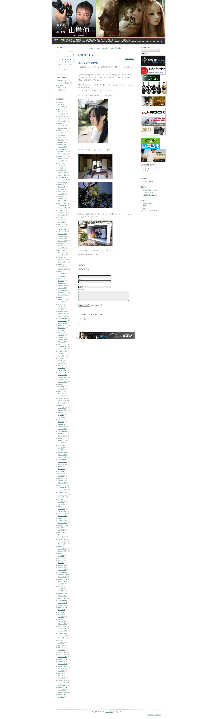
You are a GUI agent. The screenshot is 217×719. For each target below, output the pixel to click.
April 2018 (61, 337)
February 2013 (62, 483)
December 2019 (62, 290)
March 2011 (61, 537)
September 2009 (62, 579)
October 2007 (62, 633)
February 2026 (62, 116)
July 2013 (61, 471)
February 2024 (62, 172)
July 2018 (61, 330)
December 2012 (62, 487)
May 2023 (61, 194)
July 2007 (61, 640)
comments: (81, 289)
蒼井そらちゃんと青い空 (150, 168)
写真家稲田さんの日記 (150, 190)
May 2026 (61, 109)
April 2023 (61, 196)
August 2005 (61, 694)
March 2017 (61, 368)
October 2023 (62, 182)
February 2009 (62, 595)
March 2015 (61, 424)
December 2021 (62, 234)
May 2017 (61, 363)
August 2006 (61, 666)
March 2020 (61, 283)
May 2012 (61, 504)
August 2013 (61, 469)
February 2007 (62, 652)
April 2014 (61, 450)
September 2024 (62, 156)
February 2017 (62, 370)
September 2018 (62, 325)
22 (73, 61)
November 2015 (62, 405)
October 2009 (62, 577)
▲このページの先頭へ (154, 714)
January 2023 (62, 203)
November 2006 (62, 659)
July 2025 (61, 132)
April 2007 (61, 647)
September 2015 (62, 410)
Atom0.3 (145, 208)
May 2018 (61, 335)
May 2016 (61, 391)
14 (70, 59)
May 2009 (61, 588)
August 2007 (61, 638)
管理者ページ (147, 203)
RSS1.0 (145, 206)
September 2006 (62, 664)
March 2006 (61, 678)
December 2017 (62, 346)
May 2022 (61, 222)
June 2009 (61, 586)
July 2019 (61, 302)
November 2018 (62, 321)
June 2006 (61, 671)
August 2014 (61, 440)
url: (79, 284)
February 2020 (62, 285)
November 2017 (62, 349)
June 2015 (61, 417)
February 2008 (62, 624)
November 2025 (62, 123)
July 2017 (61, 358)
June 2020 (61, 276)
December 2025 (62, 121)
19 (65, 61)
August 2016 (61, 384)
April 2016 (61, 393)
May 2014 (61, 447)
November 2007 (62, 631)
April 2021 (61, 252)
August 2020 (61, 271)
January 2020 (62, 288)
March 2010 (61, 565)
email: (80, 279)
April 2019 (61, 309)
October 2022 (62, 210)
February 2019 (62, 313)
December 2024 (62, 149)
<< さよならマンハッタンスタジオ (98, 48)
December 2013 (62, 459)
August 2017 (61, 356)
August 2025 (61, 130)
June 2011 (61, 530)
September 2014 (62, 438)
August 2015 (61, 412)
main (112, 48)
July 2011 (61, 527)
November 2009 (62, 574)
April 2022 (61, 224)
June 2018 (61, 332)
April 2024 (61, 168)
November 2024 (62, 151)
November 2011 (62, 518)
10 (59, 59)
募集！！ (60, 87)
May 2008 (61, 617)
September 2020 (62, 269)
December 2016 (62, 375)
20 (68, 61)
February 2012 (62, 511)
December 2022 (62, 205)
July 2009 (61, 584)
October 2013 (62, 464)
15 (73, 59)
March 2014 (61, 452)
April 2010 (61, 563)
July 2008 (61, 612)
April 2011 (61, 534)
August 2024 (61, 158)
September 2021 (62, 241)
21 (70, 61)
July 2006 (61, 668)
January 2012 (62, 513)
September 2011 (62, 523)
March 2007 (61, 650)
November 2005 (62, 687)
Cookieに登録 (97, 305)
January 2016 (62, 400)
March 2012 (61, 509)
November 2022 (62, 208)
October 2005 (62, 689)
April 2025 (61, 139)
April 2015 (61, 422)
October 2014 (62, 436)
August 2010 (61, 553)
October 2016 (62, 379)
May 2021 (61, 250)
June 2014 (61, 445)
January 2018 (62, 344)
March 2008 (61, 621)
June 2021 (61, 248)
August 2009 (61, 581)
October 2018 (62, 323)
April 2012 (61, 506)
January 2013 (62, 485)
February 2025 (62, 144)
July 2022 (61, 217)
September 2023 (62, 184)
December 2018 (62, 318)
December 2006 (62, 657)
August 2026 (61, 102)
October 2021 (62, 238)
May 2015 (61, 419)
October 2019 (62, 295)
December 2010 (62, 544)
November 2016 (62, 377)
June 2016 (61, 389)
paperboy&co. (109, 712)
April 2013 (61, 478)
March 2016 (61, 396)
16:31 (87, 254)
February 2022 (62, 229)
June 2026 (61, 107)
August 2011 (61, 525)
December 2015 (62, 403)
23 (56, 64)
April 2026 (61, 111)
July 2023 (61, 189)
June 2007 (61, 642)
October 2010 (62, 548)
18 (62, 61)
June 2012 (61, 501)
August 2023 (61, 186)
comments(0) (94, 254)
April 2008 (61, 619)
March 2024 (61, 170)
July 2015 (61, 415)
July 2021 (61, 245)
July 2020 (61, 273)
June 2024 (61, 163)
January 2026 (62, 118)
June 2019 (61, 304)
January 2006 (62, 682)
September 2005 (62, 692)
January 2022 (62, 231)
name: (80, 274)
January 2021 (62, 259)
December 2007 (62, 628)
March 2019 (61, 311)
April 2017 (61, 365)
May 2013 (61, 476)
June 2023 (61, 191)
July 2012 (61, 499)
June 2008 (61, 614)
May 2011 (61, 532)
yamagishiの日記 (63, 83)
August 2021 (61, 243)
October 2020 (62, 266)
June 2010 (61, 558)
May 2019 (61, 306)
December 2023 (62, 177)
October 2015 (62, 408)
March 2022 (61, 226)
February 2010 (62, 567)
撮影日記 (60, 80)
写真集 (60, 90)
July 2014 (61, 443)
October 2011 (62, 520)
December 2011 (62, 516)
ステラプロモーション (150, 192)
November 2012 (62, 490)
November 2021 (62, 236)
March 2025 (61, 142)
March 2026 (61, 114)
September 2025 (62, 128)
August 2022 (61, 215)
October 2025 (62, 125)
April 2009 (61, 591)
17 (59, 61)
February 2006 (62, 680)
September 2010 (62, 551)
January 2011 (62, 541)
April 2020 (61, 281)
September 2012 (62, 494)
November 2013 (62, 462)
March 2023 (61, 198)
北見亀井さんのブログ (150, 195)
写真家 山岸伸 (129, 59)
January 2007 (62, 654)
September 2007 (62, 635)
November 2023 (62, 179)
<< (61, 69)
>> (70, 69)
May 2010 (61, 560)
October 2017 (62, 351)
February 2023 (62, 201)
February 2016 (62, 398)
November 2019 (62, 292)
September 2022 (62, 212)
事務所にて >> (120, 48)
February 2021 (62, 257)
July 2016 (61, 386)
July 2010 (61, 556)
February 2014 (62, 455)
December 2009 (62, 572)
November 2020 (62, 264)
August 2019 (61, 299)
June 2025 (61, 135)
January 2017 (62, 372)
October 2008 (62, 605)
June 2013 (61, 473)
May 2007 (61, 645)
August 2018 (61, 328)
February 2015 (62, 426)
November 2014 (62, 433)
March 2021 (61, 255)
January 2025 (62, 147)
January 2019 (62, 316)
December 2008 (62, 600)
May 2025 (61, 137)
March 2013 (61, 480)
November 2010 (62, 546)
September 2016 (62, 382)
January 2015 (62, 429)
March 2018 (61, 339)
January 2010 (62, 570)
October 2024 (62, 154)
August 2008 (61, 610)
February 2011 (62, 539)
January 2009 (62, 598)
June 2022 (61, 219)
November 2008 (62, 603)
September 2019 (62, 297)
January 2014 (62, 457)
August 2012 (61, 497)
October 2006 (62, 661)
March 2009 (61, 593)
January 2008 (62, 626)
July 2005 (61, 697)
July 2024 (61, 161)
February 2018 (62, 342)
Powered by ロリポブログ (149, 210)
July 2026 (61, 104)
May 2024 (61, 165)
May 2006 (61, 673)
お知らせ (60, 85)
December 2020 (62, 262)
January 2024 (62, 175)
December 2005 (62, 685)
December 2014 (62, 431)
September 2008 (62, 607)
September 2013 (62, 466)
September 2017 (62, 353)
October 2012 (62, 492)
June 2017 (61, 360)
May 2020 (61, 278)
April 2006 (61, 675)
